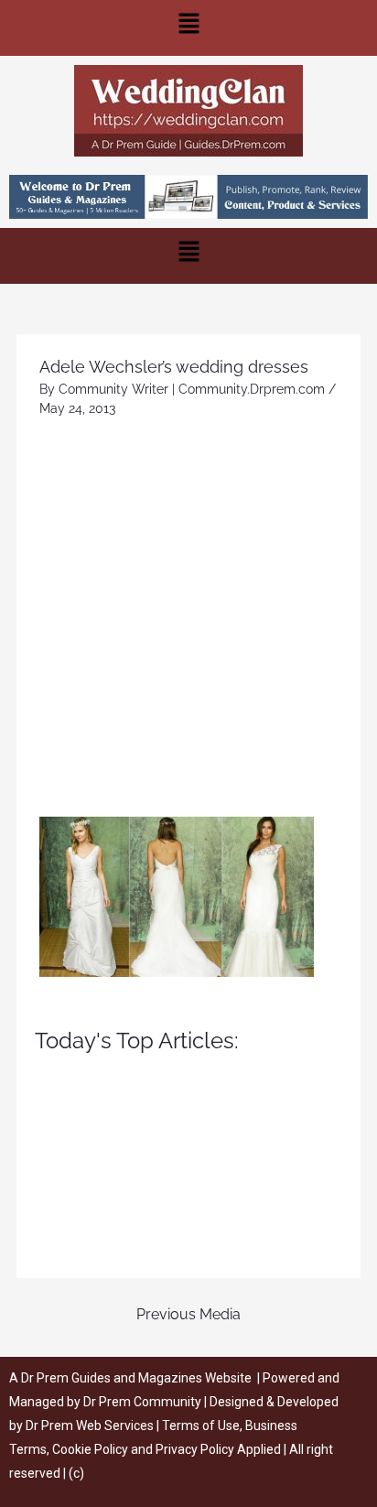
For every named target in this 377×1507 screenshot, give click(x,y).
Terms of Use (201, 1425)
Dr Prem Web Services (90, 1425)
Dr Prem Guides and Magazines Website (136, 1378)
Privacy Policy (195, 1449)
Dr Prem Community (142, 1401)
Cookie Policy (91, 1449)
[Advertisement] (188, 619)
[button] (188, 28)
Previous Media (188, 1314)
